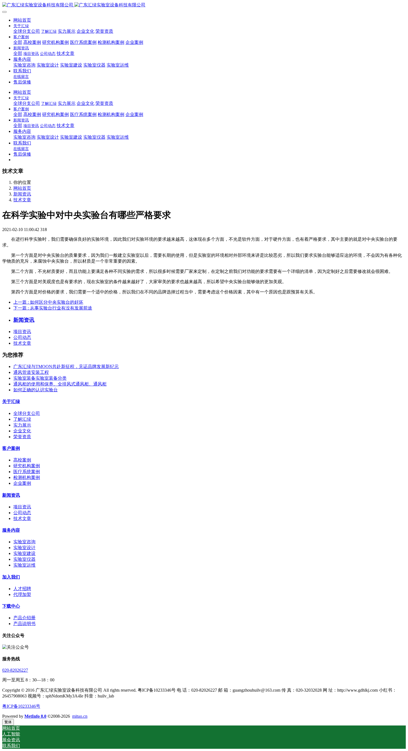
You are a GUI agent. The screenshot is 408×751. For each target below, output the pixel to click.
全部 (17, 42)
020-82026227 (15, 670)
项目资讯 (22, 331)
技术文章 (22, 199)
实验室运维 (24, 565)
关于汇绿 (11, 401)
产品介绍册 (24, 617)
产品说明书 (24, 623)
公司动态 (22, 337)
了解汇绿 (22, 419)
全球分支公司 (26, 413)
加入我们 (11, 577)
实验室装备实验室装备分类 (40, 378)
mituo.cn (79, 716)
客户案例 (11, 448)
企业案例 (22, 483)
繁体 (8, 722)
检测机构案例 (26, 477)
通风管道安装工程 (31, 372)
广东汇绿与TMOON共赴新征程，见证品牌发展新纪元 (66, 366)
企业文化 (22, 430)
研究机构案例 (26, 465)
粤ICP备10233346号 (21, 706)
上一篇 (48, 302)
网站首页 (22, 20)
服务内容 (11, 530)
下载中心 (11, 606)
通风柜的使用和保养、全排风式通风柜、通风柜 (60, 384)
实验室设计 (24, 547)
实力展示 (22, 425)
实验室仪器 (24, 559)
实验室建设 (24, 553)
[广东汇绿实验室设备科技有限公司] (204, 5)
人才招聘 (22, 588)
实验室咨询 (24, 541)
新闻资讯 (22, 194)
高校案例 (22, 460)
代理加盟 (22, 594)
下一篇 (52, 308)
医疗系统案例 (26, 471)
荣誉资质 (22, 436)
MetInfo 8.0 (35, 716)
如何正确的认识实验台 (35, 389)
